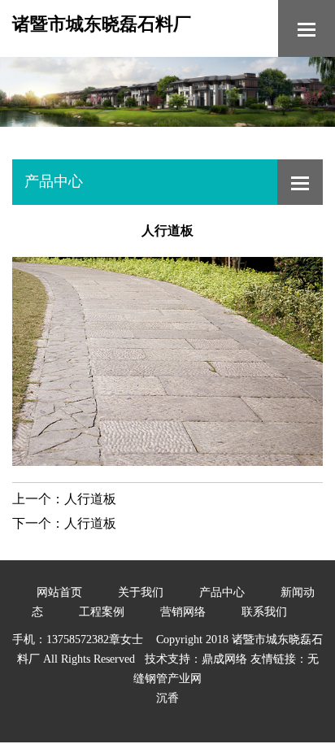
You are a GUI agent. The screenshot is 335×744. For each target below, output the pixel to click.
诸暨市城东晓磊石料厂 (101, 24)
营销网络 (183, 612)
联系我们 (264, 612)
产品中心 (222, 592)
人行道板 (90, 499)
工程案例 (101, 612)
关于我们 (140, 592)
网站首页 (59, 592)
